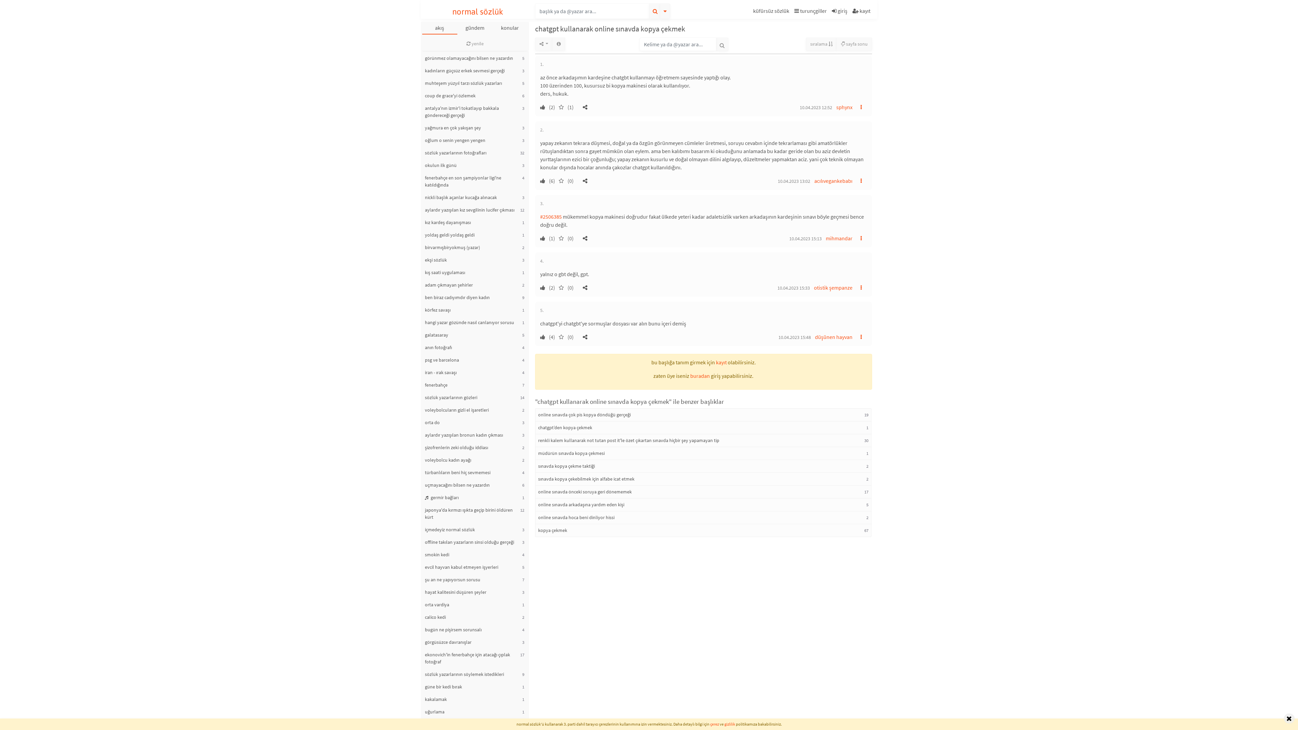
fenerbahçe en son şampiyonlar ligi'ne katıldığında (463, 181)
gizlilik (729, 724)
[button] (772, 12)
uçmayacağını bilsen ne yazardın (457, 485)
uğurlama (434, 712)
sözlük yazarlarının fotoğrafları (455, 153)
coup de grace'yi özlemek (450, 96)
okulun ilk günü (441, 165)
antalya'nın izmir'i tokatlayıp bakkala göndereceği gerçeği (462, 111)
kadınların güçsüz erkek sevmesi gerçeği (465, 71)
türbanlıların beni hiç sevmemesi (457, 472)
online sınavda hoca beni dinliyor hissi (576, 517)
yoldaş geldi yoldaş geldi (450, 235)
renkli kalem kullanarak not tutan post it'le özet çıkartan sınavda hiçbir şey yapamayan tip (628, 440)
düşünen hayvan (833, 337)
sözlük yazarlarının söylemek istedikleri (464, 674)
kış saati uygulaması (445, 272)
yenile (477, 44)
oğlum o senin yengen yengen (455, 140)
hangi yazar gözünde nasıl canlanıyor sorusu (469, 322)
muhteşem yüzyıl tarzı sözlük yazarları (463, 83)
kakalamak (436, 699)
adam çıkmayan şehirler (449, 285)
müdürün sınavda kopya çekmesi (571, 453)
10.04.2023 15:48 (794, 337)
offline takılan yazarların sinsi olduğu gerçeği (469, 542)
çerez (714, 724)
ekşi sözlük (436, 260)
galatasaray (436, 335)
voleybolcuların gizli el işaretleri (457, 410)
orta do (432, 422)
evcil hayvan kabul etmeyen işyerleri (461, 567)
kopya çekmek (552, 530)
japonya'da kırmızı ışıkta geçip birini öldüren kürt (469, 513)
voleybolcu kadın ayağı (448, 460)
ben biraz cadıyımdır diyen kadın (457, 297)
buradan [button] (700, 375)
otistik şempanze (833, 287)
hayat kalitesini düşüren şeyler (455, 592)
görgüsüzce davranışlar (448, 642)
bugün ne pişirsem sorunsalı (453, 630)
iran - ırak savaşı (441, 372)
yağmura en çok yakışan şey (453, 128)
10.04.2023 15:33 (793, 288)
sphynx (844, 107)
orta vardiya (437, 605)
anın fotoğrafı (438, 347)
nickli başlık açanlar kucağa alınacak (461, 197)
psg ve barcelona (442, 360)
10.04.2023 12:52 (816, 107)
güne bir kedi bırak (443, 687)
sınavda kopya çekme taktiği (566, 466)
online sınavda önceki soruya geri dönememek (585, 492)
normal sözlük (477, 11)
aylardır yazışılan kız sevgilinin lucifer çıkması (469, 210)
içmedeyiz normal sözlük (450, 530)
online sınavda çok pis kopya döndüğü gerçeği (584, 415)
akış (439, 27)
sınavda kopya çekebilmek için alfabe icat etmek (586, 479)
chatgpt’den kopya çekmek (565, 427)
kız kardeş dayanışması (448, 222)
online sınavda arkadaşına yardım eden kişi (581, 505)
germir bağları (444, 497)
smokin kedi (437, 555)
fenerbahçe (436, 385)
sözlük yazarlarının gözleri (451, 397)
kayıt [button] (721, 362)
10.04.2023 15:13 (805, 239)
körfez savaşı (438, 310)
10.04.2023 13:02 (794, 181)
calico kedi (435, 617)
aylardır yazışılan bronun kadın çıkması (464, 435)
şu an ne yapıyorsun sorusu (452, 580)
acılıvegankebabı (833, 180)
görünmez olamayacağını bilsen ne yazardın (469, 58)
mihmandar (839, 238)
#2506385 (551, 216)
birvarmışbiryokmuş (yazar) (452, 247)
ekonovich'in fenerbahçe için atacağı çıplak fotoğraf (467, 658)
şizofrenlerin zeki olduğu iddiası (456, 447)
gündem (474, 27)
